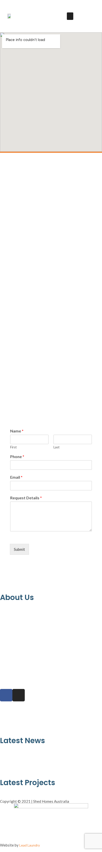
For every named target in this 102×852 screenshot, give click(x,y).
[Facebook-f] (6, 695)
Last (56, 447)
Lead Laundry (29, 845)
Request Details (26, 497)
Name (17, 430)
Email (16, 477)
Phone (17, 456)
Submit (19, 549)
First (13, 447)
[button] (70, 16)
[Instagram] (18, 695)
